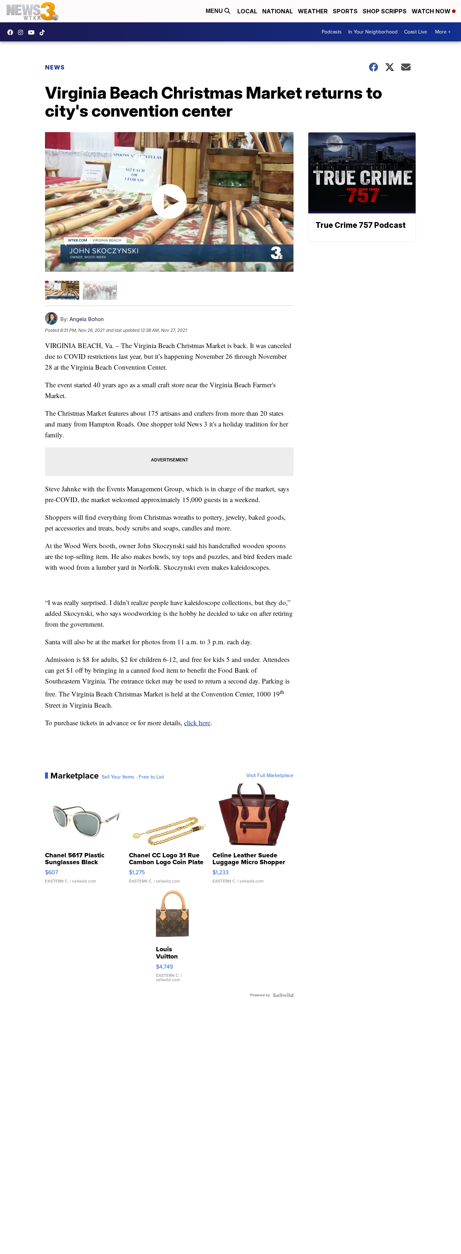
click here (197, 722)
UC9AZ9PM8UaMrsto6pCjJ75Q (33, 32)
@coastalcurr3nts (44, 32)
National (277, 11)
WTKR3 (12, 32)
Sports (345, 11)
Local (247, 11)
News (55, 67)
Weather (313, 11)
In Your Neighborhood (373, 32)
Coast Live (415, 32)
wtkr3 (22, 32)
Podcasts (332, 32)
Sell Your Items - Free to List (133, 777)
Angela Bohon (87, 319)
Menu (215, 11)
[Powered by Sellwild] (283, 995)
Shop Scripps (385, 11)
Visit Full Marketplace (270, 775)
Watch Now (432, 11)
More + (443, 32)
